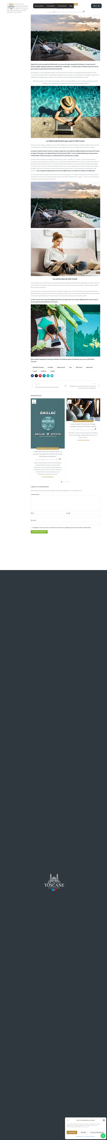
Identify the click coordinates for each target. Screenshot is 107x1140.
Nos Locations (39, 6)
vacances (43, 371)
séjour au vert (61, 367)
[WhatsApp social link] (48, 375)
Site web (33, 520)
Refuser (83, 1132)
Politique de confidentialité (89, 1136)
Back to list (65, 385)
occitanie (50, 367)
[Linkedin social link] (44, 375)
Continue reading (47, 477)
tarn (70, 367)
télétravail (89, 367)
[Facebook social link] (32, 375)
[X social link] (36, 375)
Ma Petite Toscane (38, 367)
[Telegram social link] (52, 375)
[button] (104, 1120)
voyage (52, 371)
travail (35, 371)
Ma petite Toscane (61, 12)
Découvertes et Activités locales (47, 448)
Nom (33, 513)
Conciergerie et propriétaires (83, 420)
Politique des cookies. (85, 1126)
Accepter (72, 1132)
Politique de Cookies (80, 1136)
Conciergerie (51, 6)
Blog (70, 6)
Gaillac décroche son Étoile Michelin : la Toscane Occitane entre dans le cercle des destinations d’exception (48, 453)
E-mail (68, 513)
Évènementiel (62, 6)
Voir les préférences (97, 1132)
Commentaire (35, 494)
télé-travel (79, 367)
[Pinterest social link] (40, 375)
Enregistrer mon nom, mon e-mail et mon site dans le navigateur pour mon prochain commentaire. (61, 527)
